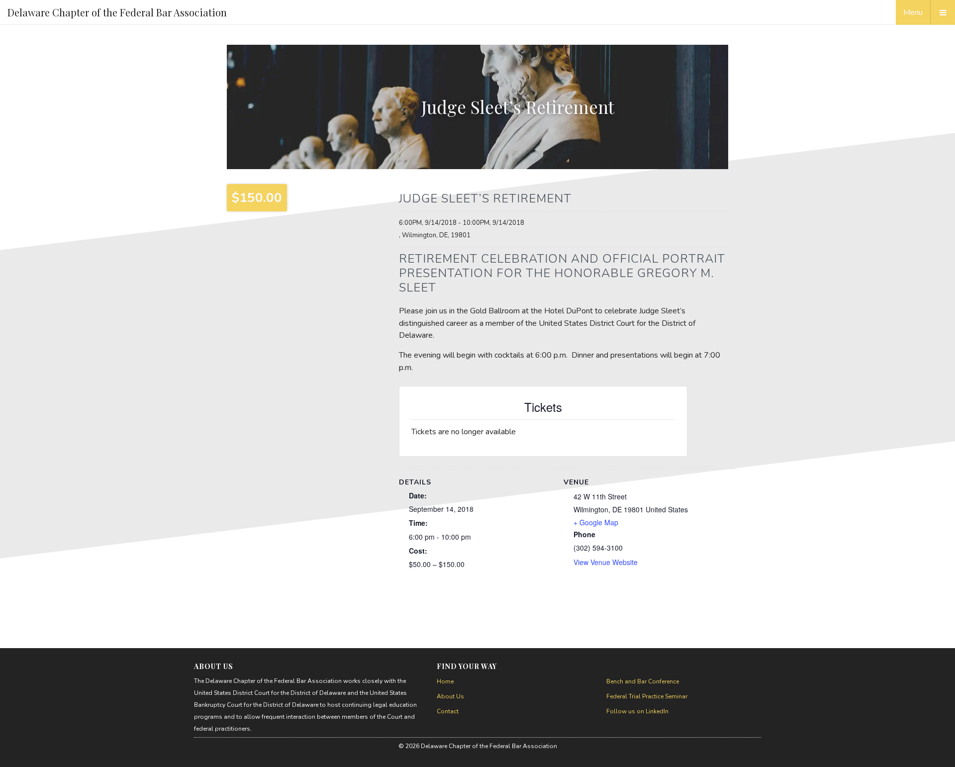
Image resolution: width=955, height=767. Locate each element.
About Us (450, 696)
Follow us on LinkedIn (637, 711)
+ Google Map (595, 522)
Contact (448, 711)
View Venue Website (605, 562)
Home (445, 681)
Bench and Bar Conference (642, 681)
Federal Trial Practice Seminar (646, 696)
